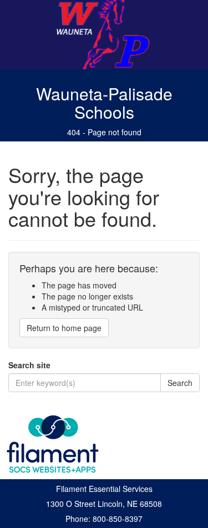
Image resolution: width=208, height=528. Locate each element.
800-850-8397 (118, 518)
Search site (29, 364)
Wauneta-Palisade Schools (104, 103)
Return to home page (64, 327)
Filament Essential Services (104, 488)
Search (180, 382)
